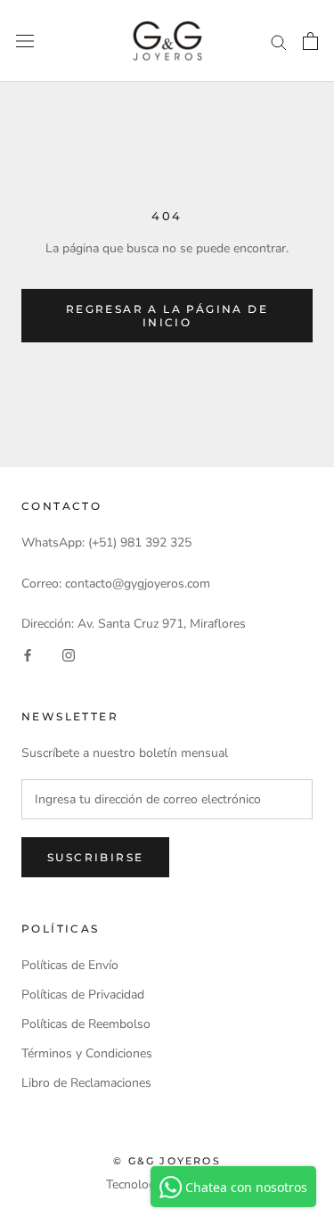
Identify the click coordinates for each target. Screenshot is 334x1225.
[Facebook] (27, 654)
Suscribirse (95, 857)
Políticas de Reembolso (86, 1023)
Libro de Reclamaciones (86, 1082)
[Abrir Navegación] (25, 41)
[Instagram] (68, 654)
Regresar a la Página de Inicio (167, 315)
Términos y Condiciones (86, 1053)
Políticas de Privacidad (82, 994)
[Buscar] (279, 41)
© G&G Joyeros (167, 1161)
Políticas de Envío (69, 965)
